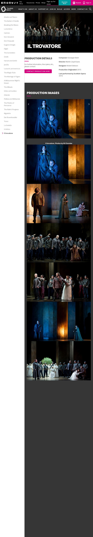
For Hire (21, 3)
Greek (6, 57)
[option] (59, 122)
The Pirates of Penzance (9, 104)
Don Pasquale (9, 41)
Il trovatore (8, 133)
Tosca (6, 121)
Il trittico (7, 129)
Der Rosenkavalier (10, 117)
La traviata (8, 125)
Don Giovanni (9, 37)
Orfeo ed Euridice (10, 91)
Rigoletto (7, 113)
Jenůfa (6, 64)
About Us (33, 9)
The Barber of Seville (11, 21)
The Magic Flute (10, 72)
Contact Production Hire (38, 71)
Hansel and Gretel (10, 61)
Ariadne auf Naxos (10, 17)
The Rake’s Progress (11, 109)
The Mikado (8, 87)
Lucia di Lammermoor (12, 68)
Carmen (7, 33)
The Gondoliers (9, 53)
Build (59, 9)
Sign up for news (51, 3)
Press (38, 3)
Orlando (7, 95)
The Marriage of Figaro (12, 76)
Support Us (43, 9)
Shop (44, 3)
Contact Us (82, 9)
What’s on (22, 9)
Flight (6, 49)
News (73, 9)
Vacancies (31, 3)
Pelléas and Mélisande (12, 99)
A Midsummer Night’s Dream (12, 81)
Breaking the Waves (11, 25)
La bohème (8, 29)
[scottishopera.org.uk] (7, 9)
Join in (53, 9)
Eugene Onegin (9, 45)
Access (67, 9)
